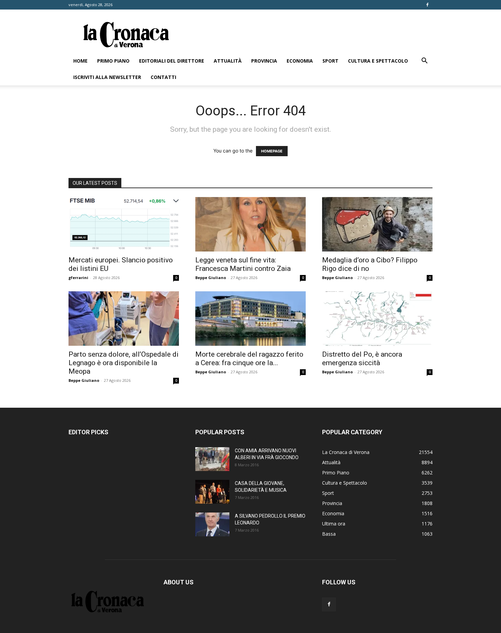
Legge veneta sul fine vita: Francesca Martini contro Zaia (243, 264)
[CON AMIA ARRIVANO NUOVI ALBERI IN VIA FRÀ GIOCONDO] (212, 459)
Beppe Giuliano (210, 277)
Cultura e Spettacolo (378, 61)
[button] (424, 61)
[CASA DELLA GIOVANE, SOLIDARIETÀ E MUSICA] (212, 492)
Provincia (264, 61)
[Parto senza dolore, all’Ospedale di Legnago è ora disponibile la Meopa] (124, 318)
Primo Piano (113, 61)
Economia (300, 61)
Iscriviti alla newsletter (107, 77)
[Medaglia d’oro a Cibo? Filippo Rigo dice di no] (377, 224)
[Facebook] (427, 5)
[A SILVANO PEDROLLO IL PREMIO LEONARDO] (212, 524)
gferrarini (78, 277)
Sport (330, 61)
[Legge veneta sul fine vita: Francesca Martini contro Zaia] (250, 224)
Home (80, 61)
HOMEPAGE (272, 151)
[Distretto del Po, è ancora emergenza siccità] (377, 318)
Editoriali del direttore (171, 61)
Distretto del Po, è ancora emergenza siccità (362, 358)
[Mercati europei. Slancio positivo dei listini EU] (124, 224)
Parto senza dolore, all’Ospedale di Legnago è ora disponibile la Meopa (124, 362)
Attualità (228, 61)
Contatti (163, 77)
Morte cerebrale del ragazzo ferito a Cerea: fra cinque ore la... (249, 358)
